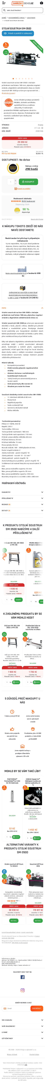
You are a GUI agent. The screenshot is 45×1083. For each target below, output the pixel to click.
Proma (40, 125)
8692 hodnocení (28, 201)
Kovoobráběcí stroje (17, 18)
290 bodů (31, 168)
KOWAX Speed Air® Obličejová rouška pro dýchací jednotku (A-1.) (33, 782)
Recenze (6, 504)
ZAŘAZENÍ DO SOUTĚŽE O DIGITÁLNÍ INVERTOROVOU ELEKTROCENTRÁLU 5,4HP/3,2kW (22, 295)
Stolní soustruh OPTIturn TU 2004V (14, 865)
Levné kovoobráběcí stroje (11, 932)
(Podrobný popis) (8, 93)
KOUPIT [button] (17, 682)
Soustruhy (31, 18)
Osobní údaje (34, 1054)
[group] (12, 654)
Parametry (6, 492)
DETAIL (14, 920)
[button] (16, 682)
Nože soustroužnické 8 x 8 (16, 273)
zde (26, 1065)
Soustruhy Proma (37, 219)
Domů (4, 18)
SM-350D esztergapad (20, 943)
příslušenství (7, 498)
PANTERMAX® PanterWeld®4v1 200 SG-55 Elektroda (12, 781)
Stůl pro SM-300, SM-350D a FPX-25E (14, 544)
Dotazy (6, 511)
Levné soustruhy (27, 932)
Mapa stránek (12, 1054)
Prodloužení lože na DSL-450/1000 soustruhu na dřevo (33, 627)
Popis (4, 308)
